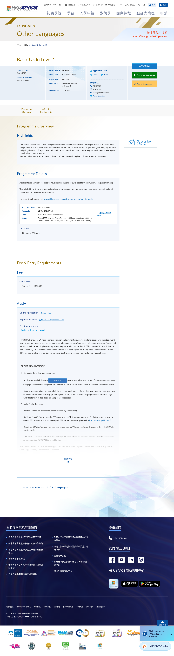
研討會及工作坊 (84, 5)
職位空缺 (10, 607)
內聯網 (57, 607)
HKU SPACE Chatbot (158, 646)
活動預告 (71, 5)
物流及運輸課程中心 (63, 571)
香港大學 (47, 5)
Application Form (100, 71)
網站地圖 (89, 607)
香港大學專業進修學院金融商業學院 (24, 537)
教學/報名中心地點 (23, 607)
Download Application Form (52, 320)
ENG (55, 5)
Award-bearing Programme (33, 462)
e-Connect (144, 143)
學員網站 (111, 5)
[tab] (68, 126)
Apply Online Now (104, 214)
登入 (153, 5)
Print (106, 75)
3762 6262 (121, 538)
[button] (144, 4)
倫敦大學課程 (60, 556)
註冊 (164, 5)
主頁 (19, 45)
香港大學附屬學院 (16, 559)
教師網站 (47, 607)
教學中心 (99, 5)
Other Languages (41, 33)
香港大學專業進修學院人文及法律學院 (25, 543)
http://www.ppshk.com (99, 420)
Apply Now (144, 66)
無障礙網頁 (100, 607)
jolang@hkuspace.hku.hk (102, 92)
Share (95, 75)
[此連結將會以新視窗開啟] (129, 584)
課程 (26, 45)
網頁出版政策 (68, 607)
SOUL (120, 5)
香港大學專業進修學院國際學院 (22, 574)
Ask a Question (98, 96)
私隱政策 (79, 607)
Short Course (26, 456)
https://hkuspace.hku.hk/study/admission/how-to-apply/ (68, 199)
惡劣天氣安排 (130, 5)
